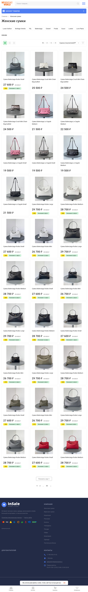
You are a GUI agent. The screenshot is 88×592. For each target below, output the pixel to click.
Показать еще (43, 479)
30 (47, 486)
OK (64, 583)
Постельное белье (50, 543)
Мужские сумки (49, 512)
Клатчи (46, 522)
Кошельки (47, 515)
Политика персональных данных (12, 517)
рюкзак (4, 35)
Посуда (46, 529)
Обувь (46, 532)
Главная (4, 16)
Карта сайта (28, 517)
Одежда (46, 539)
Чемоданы (47, 525)
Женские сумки (49, 508)
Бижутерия (47, 536)
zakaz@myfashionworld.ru (54, 562)
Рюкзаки (47, 519)
